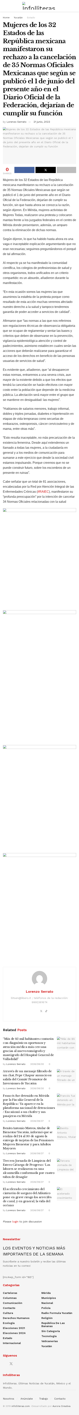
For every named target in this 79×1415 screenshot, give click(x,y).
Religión (47, 1318)
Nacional (47, 1302)
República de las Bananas (53, 1324)
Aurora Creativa (61, 1406)
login (15, 1221)
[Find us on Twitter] (11, 1364)
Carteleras (10, 1292)
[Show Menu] (4, 6)
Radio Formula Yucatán (56, 1312)
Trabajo (43, 1398)
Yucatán (18, 17)
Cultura (8, 1312)
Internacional (12, 1343)
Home (6, 17)
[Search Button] (74, 6)
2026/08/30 (37, 1064)
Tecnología (49, 1336)
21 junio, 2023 (42, 121)
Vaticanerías (49, 1341)
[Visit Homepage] (39, 6)
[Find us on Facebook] (4, 1364)
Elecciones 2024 (14, 1333)
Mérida (46, 1292)
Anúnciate (27, 1398)
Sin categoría (50, 1331)
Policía (45, 1307)
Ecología (9, 1323)
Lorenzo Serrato (16, 121)
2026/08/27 (37, 1121)
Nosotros (8, 1398)
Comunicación (12, 1302)
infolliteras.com (21, 1406)
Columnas (10, 1297)
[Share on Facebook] (24, 170)
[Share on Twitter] (45, 170)
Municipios (48, 1297)
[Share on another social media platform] (66, 170)
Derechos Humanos (16, 1318)
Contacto (9, 1307)
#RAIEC (43, 491)
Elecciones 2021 (14, 1328)
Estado (31, 17)
